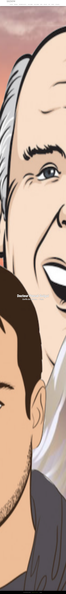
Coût (49, 4)
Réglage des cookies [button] (35, 592)
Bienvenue (16, 4)
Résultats (45, 4)
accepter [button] (41, 592)
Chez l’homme (30, 4)
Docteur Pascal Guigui (11, 1)
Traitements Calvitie (22, 4)
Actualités (57, 4)
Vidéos (41, 4)
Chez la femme (36, 4)
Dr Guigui (11, 4)
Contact (52, 4)
